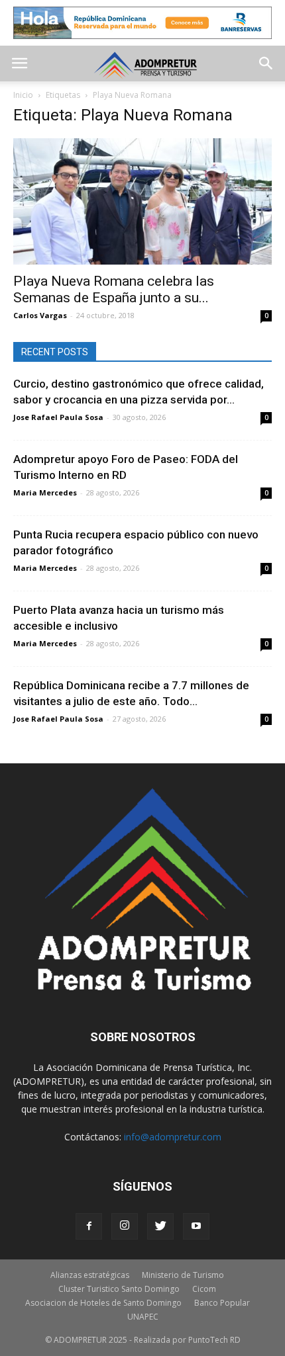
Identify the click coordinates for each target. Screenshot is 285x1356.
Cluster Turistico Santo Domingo (119, 1288)
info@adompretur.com (172, 1136)
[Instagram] (124, 1226)
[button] (266, 63)
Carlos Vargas (40, 315)
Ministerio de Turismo (183, 1275)
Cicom (204, 1288)
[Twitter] (160, 1226)
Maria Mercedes (45, 492)
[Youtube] (196, 1226)
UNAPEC (142, 1316)
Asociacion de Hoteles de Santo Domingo (103, 1302)
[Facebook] (89, 1226)
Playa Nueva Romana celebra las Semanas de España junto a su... (113, 289)
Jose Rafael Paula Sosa (58, 417)
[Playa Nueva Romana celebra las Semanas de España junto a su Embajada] (142, 201)
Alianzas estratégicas (89, 1275)
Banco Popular (222, 1302)
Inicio (23, 95)
